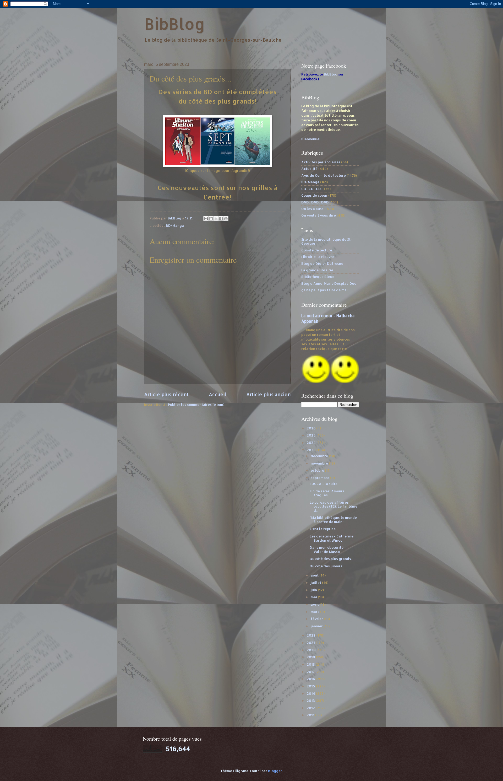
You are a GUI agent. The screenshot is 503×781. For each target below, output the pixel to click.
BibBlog (174, 24)
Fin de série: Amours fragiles (327, 493)
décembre (320, 456)
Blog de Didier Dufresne (322, 263)
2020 (311, 650)
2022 (311, 635)
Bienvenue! (310, 139)
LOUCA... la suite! (324, 484)
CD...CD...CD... (312, 189)
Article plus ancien (268, 394)
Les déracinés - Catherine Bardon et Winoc (331, 538)
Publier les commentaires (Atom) (196, 404)
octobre (318, 470)
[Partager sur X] (215, 218)
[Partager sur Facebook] (220, 218)
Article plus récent (166, 394)
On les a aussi (313, 209)
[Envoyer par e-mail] (206, 218)
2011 (311, 715)
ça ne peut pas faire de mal (324, 290)
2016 (311, 679)
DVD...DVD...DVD (315, 202)
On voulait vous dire (318, 215)
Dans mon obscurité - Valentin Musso (328, 549)
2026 (311, 428)
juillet (316, 582)
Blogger (275, 771)
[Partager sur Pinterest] (225, 218)
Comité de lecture (316, 250)
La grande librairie (317, 270)
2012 (311, 708)
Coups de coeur (314, 195)
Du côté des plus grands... (331, 559)
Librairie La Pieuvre (317, 257)
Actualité (309, 168)
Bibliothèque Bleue (317, 276)
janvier (317, 626)
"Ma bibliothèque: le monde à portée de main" (333, 519)
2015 (311, 686)
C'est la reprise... (324, 529)
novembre (320, 463)
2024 (311, 442)
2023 (311, 450)
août (315, 575)
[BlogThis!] (211, 218)
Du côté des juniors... (327, 566)
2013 (311, 700)
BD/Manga (175, 225)
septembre (320, 478)
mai (314, 597)
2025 (311, 435)
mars (315, 612)
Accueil (217, 394)
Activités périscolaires (320, 162)
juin (314, 590)
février (317, 619)
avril (315, 604)
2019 (311, 657)
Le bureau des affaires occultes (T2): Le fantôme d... (333, 506)
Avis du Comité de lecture (323, 175)
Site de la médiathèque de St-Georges (326, 241)
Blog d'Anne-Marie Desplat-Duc (328, 283)
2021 (311, 642)
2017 (311, 672)
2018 (311, 664)
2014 (311, 693)
